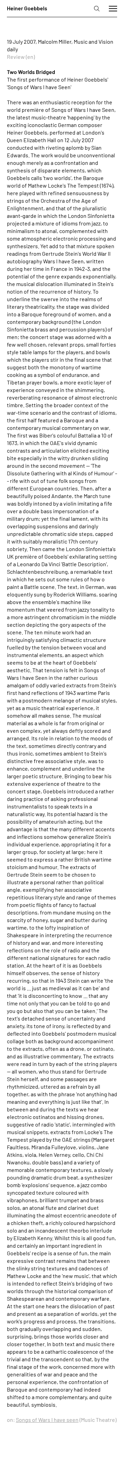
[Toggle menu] (113, 8)
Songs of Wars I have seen (47, 1419)
